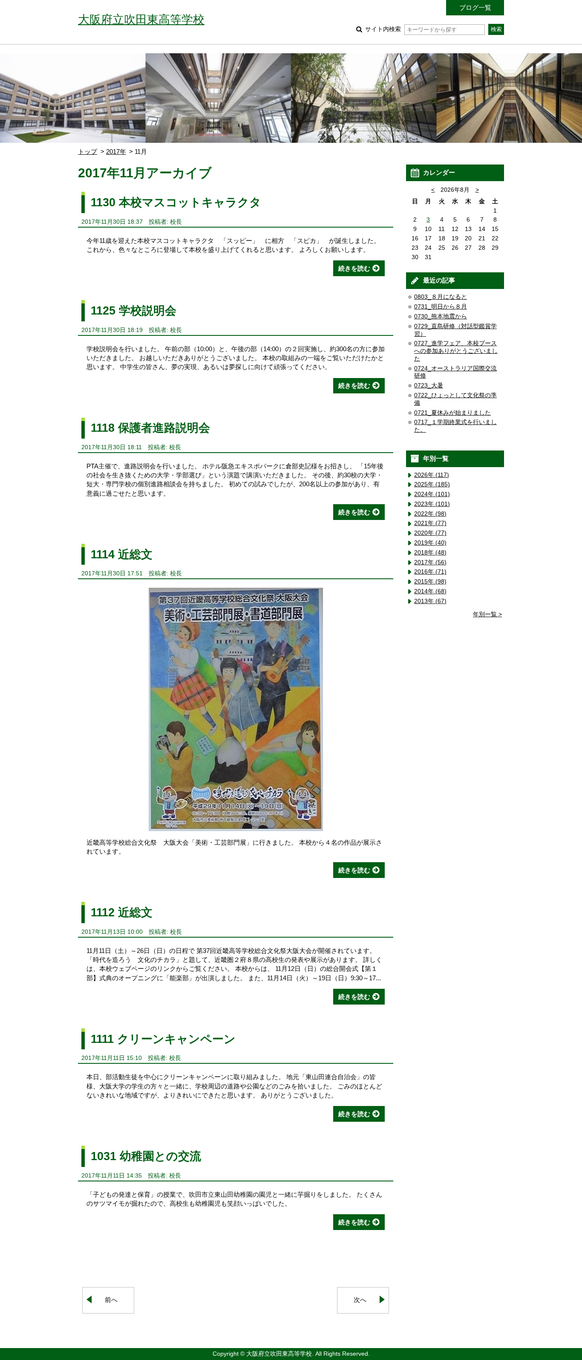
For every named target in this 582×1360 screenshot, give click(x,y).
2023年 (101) (432, 504)
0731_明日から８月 (440, 306)
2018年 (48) (430, 552)
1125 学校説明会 (133, 310)
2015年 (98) (430, 581)
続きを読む (354, 268)
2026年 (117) (431, 475)
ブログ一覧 (475, 7)
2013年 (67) (430, 601)
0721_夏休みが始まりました (452, 413)
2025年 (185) (432, 484)
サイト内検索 (383, 29)
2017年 (116, 151)
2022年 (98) (430, 514)
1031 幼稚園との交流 (146, 1156)
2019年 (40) (430, 543)
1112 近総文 (122, 912)
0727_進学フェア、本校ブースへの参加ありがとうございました (456, 351)
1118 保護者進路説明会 (150, 427)
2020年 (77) (430, 533)
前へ (111, 1299)
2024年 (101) (432, 494)
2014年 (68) (430, 591)
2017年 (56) (430, 562)
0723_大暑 (428, 385)
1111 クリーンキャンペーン (163, 1038)
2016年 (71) (430, 572)
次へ (360, 1299)
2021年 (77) (430, 523)
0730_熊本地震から (440, 316)
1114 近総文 (122, 554)
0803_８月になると (440, 297)
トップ (87, 151)
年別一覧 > (487, 614)
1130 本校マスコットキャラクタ (176, 202)
